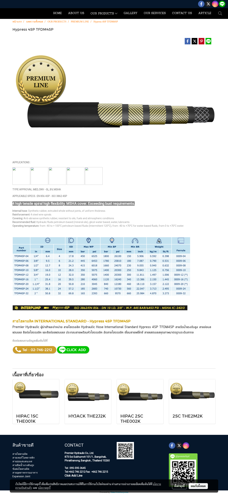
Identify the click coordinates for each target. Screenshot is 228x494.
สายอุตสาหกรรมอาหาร (25, 472)
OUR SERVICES (155, 13)
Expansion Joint (21, 476)
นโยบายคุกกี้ (44, 487)
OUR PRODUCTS (102, 13)
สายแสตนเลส (152, 332)
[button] (220, 13)
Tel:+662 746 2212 (75, 471)
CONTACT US (182, 13)
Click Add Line (73, 475)
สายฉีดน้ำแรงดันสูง (186, 327)
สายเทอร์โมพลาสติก (23, 457)
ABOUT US (76, 13)
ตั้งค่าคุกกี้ (179, 486)
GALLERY (131, 13)
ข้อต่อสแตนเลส (56, 332)
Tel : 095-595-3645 (75, 468)
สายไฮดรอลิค (19, 453)
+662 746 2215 (99, 471)
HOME (57, 13)
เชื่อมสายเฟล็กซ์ (134, 332)
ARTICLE (204, 13)
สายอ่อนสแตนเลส (22, 461)
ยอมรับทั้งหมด (198, 486)
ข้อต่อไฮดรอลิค (32, 332)
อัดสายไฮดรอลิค (113, 332)
